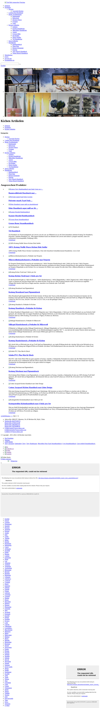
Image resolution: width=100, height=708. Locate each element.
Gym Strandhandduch (69, 443)
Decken (11, 9)
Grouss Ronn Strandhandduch (21, 223)
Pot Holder (15, 35)
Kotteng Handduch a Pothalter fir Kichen (25, 308)
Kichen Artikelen (14, 25)
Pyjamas (15, 21)
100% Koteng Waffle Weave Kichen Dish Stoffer (28, 247)
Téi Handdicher (17, 39)
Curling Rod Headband (16, 13)
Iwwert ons (8, 58)
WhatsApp (14, 461)
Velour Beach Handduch (20, 53)
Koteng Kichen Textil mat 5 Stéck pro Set (25, 276)
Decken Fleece (17, 20)
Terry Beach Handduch (19, 51)
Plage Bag (15, 46)
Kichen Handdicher (18, 28)
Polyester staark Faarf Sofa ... (20, 201)
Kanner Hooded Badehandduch (21, 216)
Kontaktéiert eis (9, 60)
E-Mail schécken (6, 459)
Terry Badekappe (31, 443)
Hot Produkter (9, 438)
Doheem (7, 6)
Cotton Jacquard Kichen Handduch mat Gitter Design (30, 387)
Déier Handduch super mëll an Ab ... (23, 208)
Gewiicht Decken (17, 11)
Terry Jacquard (9, 443)
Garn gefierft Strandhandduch (86, 443)
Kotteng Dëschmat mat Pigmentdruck (24, 371)
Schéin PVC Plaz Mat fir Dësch (21, 355)
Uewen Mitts (16, 34)
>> (12, 416)
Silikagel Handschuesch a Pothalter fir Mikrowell (28, 324)
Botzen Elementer (18, 48)
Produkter (8, 7)
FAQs (6, 57)
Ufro (10, 240)
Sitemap (7, 440)
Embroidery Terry (20, 443)
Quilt (14, 23)
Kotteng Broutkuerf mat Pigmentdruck (24, 292)
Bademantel (16, 16)
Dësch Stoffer (16, 37)
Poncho (14, 50)
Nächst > (8, 416)
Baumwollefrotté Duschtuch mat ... (22, 193)
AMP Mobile (9, 442)
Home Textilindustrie (15, 14)
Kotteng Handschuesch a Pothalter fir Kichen (27, 341)
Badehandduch (17, 44)
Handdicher (12, 43)
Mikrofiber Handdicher (19, 30)
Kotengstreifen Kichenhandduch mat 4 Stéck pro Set (30, 404)
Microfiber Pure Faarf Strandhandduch (50, 443)
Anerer (14, 32)
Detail (13, 240)
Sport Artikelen (13, 41)
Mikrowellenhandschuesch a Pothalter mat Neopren (29, 260)
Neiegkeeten (8, 55)
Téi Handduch (14, 231)
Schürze (14, 27)
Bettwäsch (15, 18)
